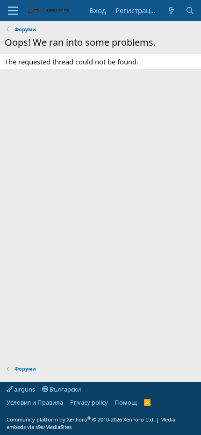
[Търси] (190, 10)
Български (64, 389)
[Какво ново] (171, 10)
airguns (24, 389)
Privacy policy (89, 402)
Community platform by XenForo (81, 419)
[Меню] (13, 10)
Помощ (126, 402)
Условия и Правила (35, 402)
